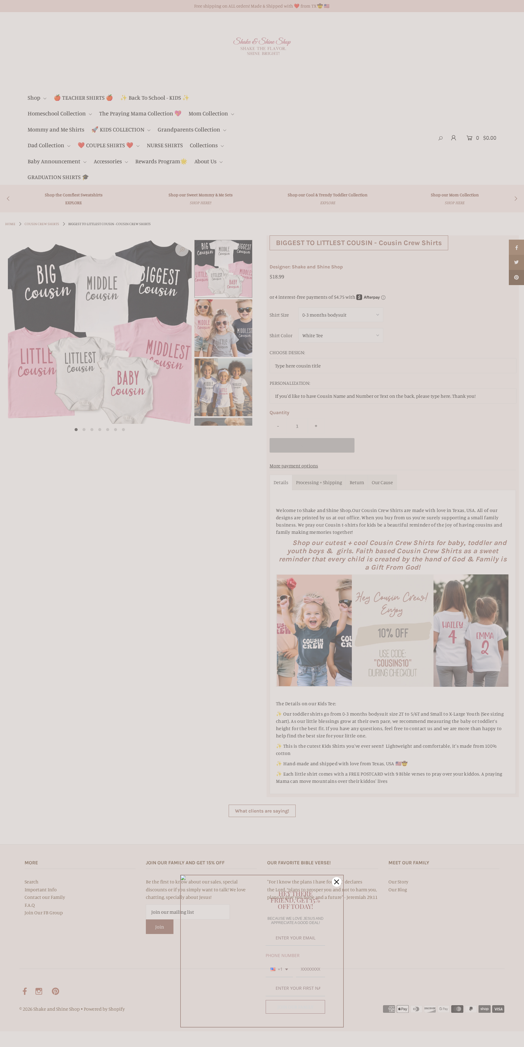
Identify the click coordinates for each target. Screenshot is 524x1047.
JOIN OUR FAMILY (295, 1007)
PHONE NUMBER (283, 955)
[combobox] (279, 969)
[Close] (336, 882)
